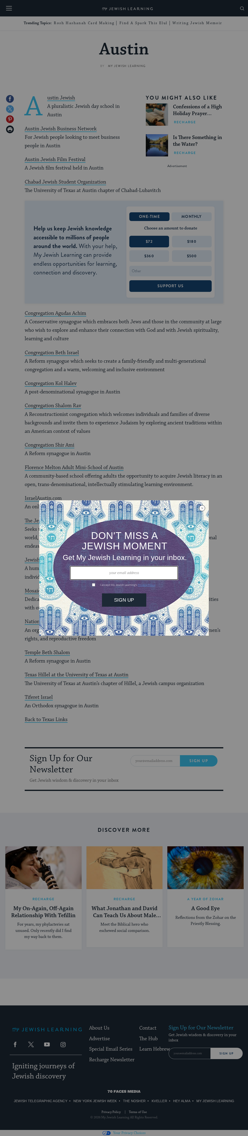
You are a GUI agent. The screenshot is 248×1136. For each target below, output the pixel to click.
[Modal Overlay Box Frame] (124, 568)
